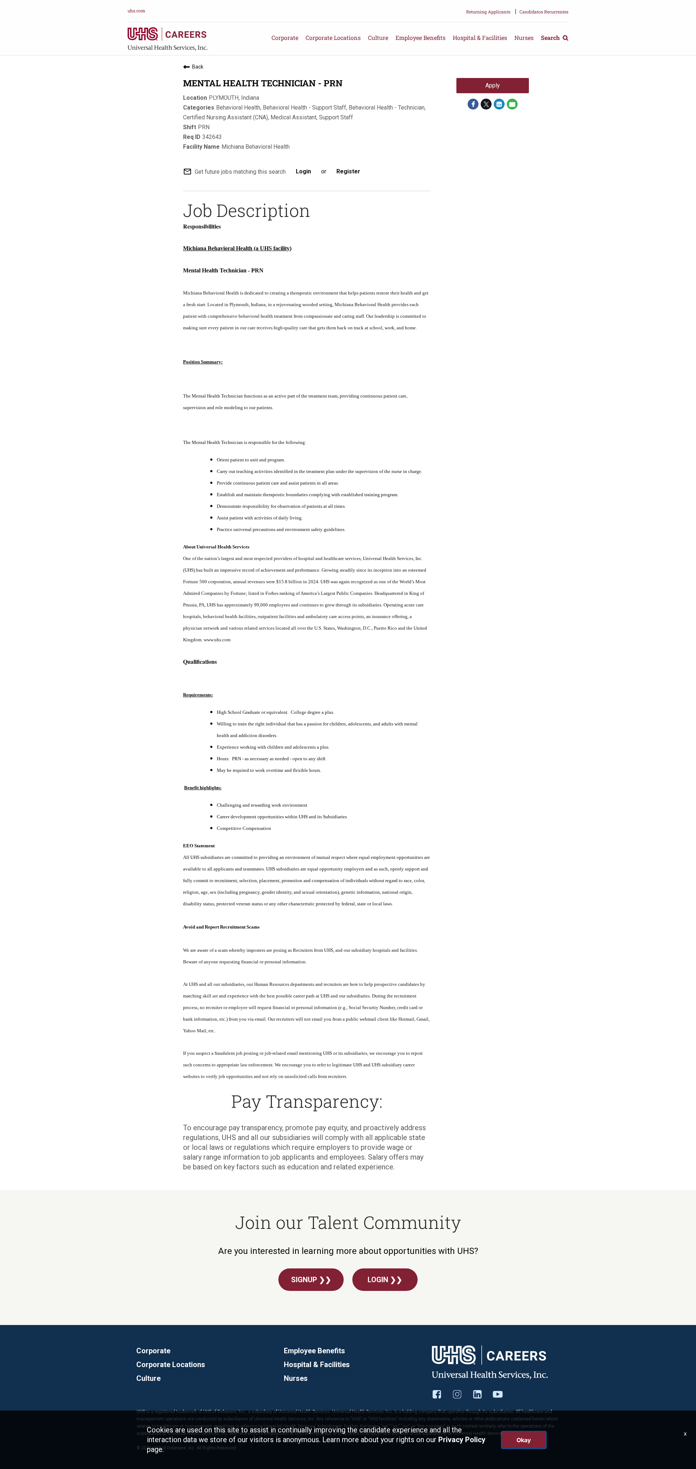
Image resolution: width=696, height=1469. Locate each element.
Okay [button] (524, 1440)
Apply (492, 85)
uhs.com (136, 10)
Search (551, 37)
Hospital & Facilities (480, 37)
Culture (378, 37)
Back (197, 67)
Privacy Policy (461, 1439)
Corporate (285, 37)
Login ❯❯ (385, 1279)
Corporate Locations (333, 37)
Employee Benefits (420, 37)
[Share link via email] (512, 104)
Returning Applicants (488, 12)
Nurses (524, 37)
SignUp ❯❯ (311, 1279)
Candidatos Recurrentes (543, 12)
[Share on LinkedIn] (499, 104)
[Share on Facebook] (473, 104)
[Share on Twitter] (486, 104)
